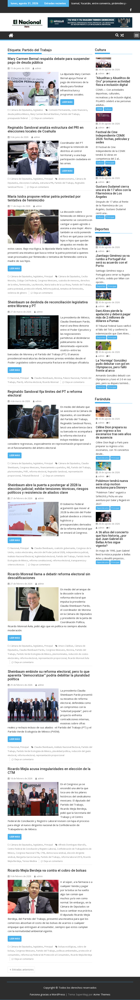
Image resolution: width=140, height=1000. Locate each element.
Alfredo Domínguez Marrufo (72, 844)
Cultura (108, 109)
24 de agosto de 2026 (109, 178)
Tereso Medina (29, 861)
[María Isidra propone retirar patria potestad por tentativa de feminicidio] (33, 211)
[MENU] (136, 35)
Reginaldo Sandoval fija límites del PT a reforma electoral (45, 393)
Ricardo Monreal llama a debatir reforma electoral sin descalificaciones (49, 576)
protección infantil (33, 288)
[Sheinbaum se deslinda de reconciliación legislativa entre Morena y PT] (33, 317)
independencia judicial (77, 552)
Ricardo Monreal (51, 382)
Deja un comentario (44, 118)
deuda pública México (18, 114)
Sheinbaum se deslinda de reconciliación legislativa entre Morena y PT (48, 304)
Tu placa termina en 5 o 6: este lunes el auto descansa (103, 3)
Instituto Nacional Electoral (20, 556)
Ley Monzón (37, 284)
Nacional (14, 378)
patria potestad (15, 288)
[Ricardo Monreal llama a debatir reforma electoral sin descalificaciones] (33, 589)
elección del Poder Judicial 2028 (49, 552)
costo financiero (79, 110)
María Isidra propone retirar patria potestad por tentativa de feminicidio (44, 198)
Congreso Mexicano (47, 280)
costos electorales (24, 552)
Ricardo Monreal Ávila (78, 658)
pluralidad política (61, 751)
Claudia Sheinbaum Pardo (31, 650)
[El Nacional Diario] (11, 35)
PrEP (26, 471)
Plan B (20, 382)
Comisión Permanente (59, 110)
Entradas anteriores (23, 969)
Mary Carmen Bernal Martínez (44, 114)
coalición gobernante (64, 548)
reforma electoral (32, 382)
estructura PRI (46, 182)
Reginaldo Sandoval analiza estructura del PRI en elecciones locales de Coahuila (45, 129)
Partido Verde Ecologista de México (34, 654)
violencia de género (17, 292)
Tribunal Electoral (30, 475)
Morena (58, 378)
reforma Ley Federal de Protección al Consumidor (45, 954)
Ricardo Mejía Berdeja (81, 954)
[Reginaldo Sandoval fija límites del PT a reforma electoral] (33, 407)
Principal (48, 178)
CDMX (99, 109)
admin (38, 68)
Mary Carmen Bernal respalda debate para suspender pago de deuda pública (49, 61)
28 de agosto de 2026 (109, 69)
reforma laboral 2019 (71, 857)
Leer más (67, 102)
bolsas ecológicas (67, 946)
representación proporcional (52, 658)
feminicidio (24, 284)
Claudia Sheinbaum (43, 378)
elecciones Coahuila (29, 182)
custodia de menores (68, 280)
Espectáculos (103, 457)
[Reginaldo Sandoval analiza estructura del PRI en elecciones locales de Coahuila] (33, 142)
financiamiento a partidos (52, 467)
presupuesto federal (18, 118)
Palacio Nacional (71, 378)
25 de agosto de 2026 (109, 123)
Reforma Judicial (51, 288)
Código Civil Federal (26, 280)
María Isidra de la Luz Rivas (58, 284)
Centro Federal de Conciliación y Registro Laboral (32, 848)
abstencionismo (66, 178)
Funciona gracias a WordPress (47, 994)
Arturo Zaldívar (65, 645)
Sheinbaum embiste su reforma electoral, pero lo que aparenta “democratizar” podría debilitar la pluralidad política (49, 675)
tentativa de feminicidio (71, 288)
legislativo (38, 110)
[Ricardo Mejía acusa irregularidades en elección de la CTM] (33, 784)
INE (68, 467)
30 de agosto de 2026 (109, 247)
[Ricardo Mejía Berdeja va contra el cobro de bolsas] (33, 882)
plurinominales (15, 471)
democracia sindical (56, 852)
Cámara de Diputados (21, 110)
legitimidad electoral (45, 556)
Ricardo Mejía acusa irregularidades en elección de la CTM (49, 771)
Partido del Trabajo (69, 114)
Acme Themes (101, 994)
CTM (43, 852)
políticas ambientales (67, 950)
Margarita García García (27, 857)
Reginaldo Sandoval (57, 471)
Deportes (101, 286)
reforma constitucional (40, 560)
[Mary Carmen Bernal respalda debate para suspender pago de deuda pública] (33, 74)
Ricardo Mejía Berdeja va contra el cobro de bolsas (47, 870)
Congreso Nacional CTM (27, 852)
